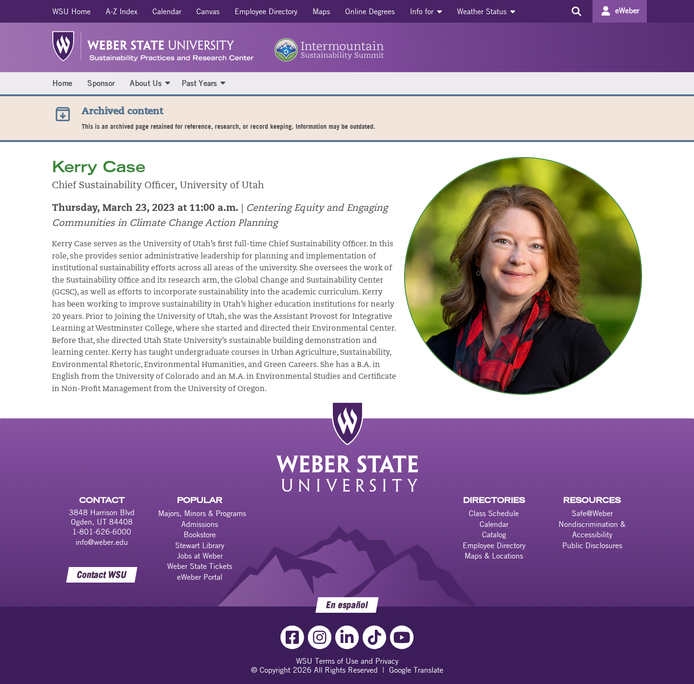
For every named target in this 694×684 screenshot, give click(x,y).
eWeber (627, 10)
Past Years (199, 83)
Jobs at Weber (200, 555)
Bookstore (200, 534)
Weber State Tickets (199, 566)
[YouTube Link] (402, 637)
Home (62, 83)
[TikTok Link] (374, 637)
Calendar (166, 11)
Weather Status (483, 11)
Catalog (494, 534)
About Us (145, 83)
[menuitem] (71, 11)
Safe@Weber (592, 513)
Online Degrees (370, 11)
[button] (167, 82)
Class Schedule (494, 513)
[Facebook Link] (292, 637)
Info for (423, 11)
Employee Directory (266, 11)
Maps (321, 11)
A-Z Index (121, 11)
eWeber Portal (199, 577)
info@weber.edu (102, 542)
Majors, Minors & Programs (202, 513)
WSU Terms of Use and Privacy (347, 661)
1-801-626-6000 (101, 531)
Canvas (208, 11)
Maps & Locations (494, 555)
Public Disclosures (592, 545)
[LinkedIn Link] (347, 637)
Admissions (199, 524)
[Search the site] (576, 11)
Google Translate (416, 670)
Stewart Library (199, 545)
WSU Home (71, 11)
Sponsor (101, 83)
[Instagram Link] (319, 637)
